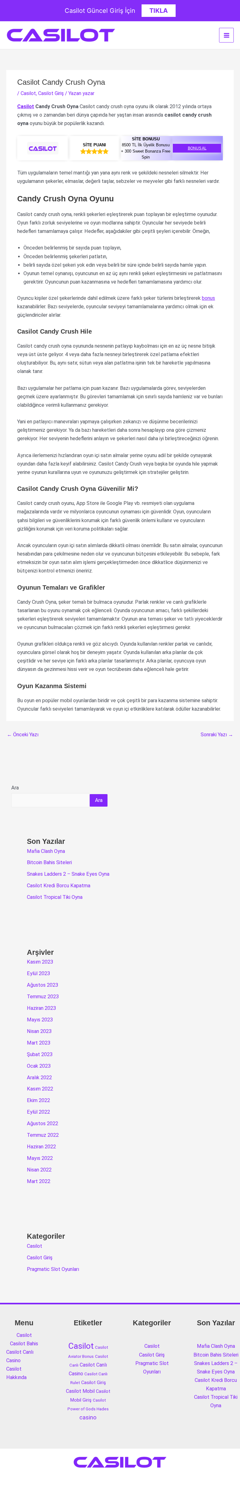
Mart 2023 (38, 1043)
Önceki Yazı (22, 735)
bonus (208, 298)
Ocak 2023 (39, 1066)
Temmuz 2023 (43, 997)
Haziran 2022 (41, 1147)
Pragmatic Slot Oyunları (53, 1269)
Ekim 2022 (38, 1100)
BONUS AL (197, 148)
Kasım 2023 (40, 962)
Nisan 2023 (39, 1031)
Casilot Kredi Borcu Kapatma (58, 886)
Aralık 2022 (39, 1077)
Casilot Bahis (24, 1344)
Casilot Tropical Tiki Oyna (54, 897)
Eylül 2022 (38, 1112)
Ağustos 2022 (42, 1123)
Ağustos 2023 (42, 985)
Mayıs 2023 (40, 1020)
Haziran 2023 (41, 1008)
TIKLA (158, 10)
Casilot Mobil (80, 1391)
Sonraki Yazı (217, 735)
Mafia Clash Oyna (46, 851)
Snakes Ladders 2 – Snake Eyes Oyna (68, 874)
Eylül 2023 (38, 973)
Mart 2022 (38, 1181)
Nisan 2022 (39, 1170)
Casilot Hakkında (16, 1373)
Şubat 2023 (39, 1054)
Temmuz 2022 (43, 1135)
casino (88, 1417)
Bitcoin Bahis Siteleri (49, 862)
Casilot (28, 93)
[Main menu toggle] (226, 35)
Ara (15, 788)
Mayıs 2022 (40, 1158)
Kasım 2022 (40, 1089)
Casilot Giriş (51, 93)
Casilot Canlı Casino (19, 1356)
